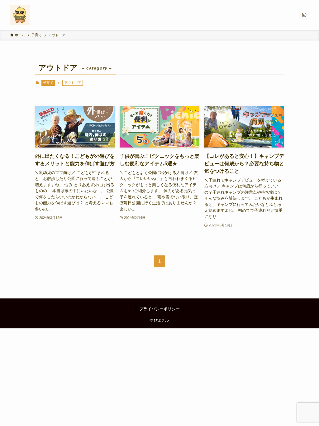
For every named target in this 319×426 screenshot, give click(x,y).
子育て (48, 83)
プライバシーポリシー (159, 309)
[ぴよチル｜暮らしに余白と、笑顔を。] (20, 15)
